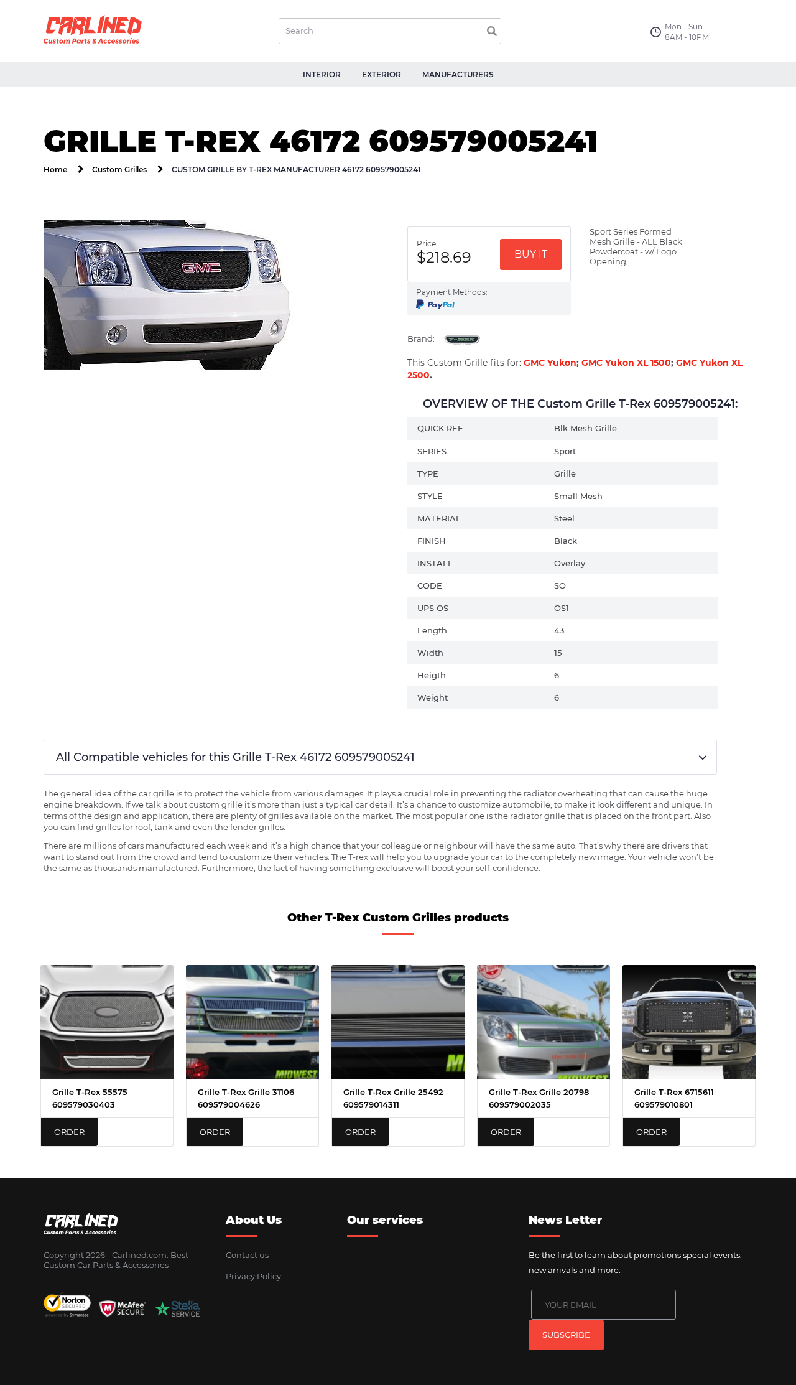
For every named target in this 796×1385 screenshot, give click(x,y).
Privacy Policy (253, 1276)
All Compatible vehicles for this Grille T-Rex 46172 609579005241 (235, 757)
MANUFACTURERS (458, 74)
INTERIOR (322, 74)
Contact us (247, 1255)
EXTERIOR (381, 74)
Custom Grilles (119, 169)
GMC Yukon (550, 362)
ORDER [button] (69, 1132)
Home (55, 169)
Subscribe (566, 1335)
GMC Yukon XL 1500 (626, 362)
